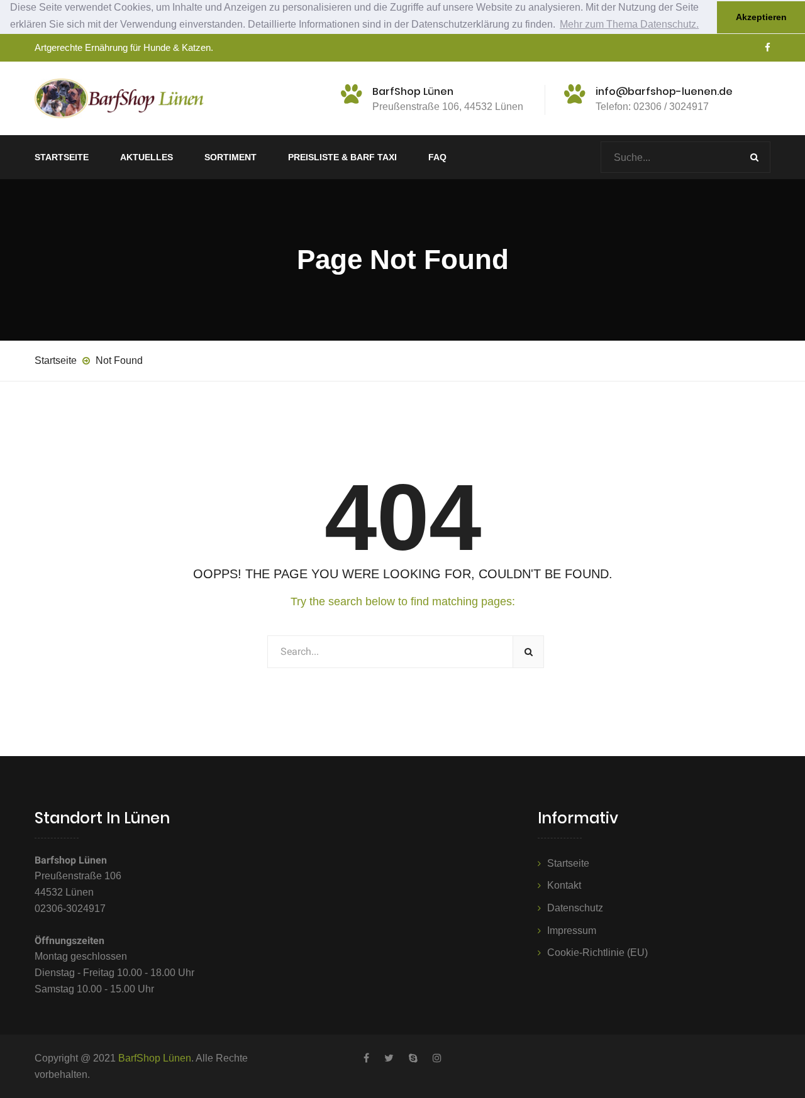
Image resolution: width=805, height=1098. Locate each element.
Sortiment (230, 157)
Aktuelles (146, 157)
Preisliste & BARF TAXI (342, 157)
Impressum (571, 930)
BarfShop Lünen (154, 1058)
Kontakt (564, 885)
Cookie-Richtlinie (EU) (597, 952)
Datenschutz (575, 908)
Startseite (62, 157)
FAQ (437, 157)
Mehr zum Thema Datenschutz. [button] (629, 24)
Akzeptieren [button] (761, 17)
